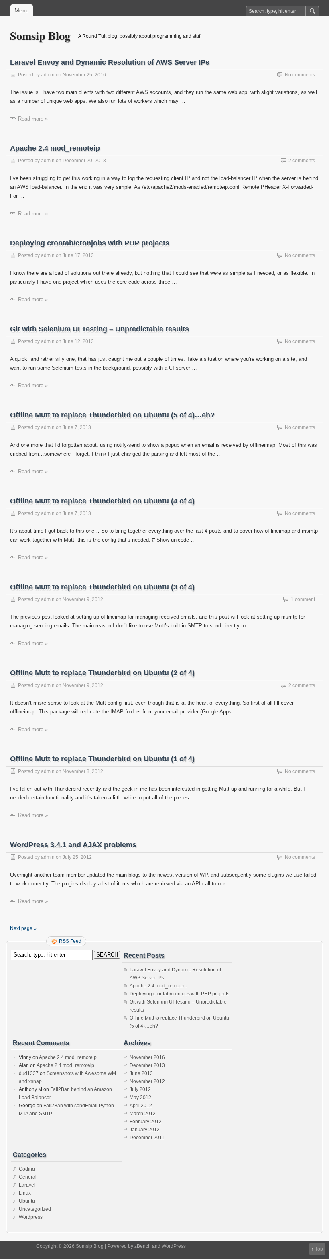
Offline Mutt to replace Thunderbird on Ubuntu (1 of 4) (102, 759)
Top (319, 1249)
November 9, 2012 (83, 599)
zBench (142, 1246)
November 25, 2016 (84, 75)
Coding (27, 1169)
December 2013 (147, 1065)
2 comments (301, 161)
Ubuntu (27, 1201)
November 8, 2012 (83, 771)
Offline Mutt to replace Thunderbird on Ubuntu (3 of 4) (102, 587)
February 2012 (146, 1121)
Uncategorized (35, 1209)
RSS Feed (70, 941)
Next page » (23, 928)
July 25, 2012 (77, 857)
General (28, 1177)
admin (48, 75)
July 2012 (140, 1089)
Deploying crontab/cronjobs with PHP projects (89, 243)
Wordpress (31, 1217)
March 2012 (143, 1113)
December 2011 (147, 1137)
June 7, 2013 (77, 427)
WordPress (174, 1246)
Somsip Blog (40, 35)
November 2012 (147, 1081)
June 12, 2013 (78, 341)
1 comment (303, 599)
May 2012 (140, 1097)
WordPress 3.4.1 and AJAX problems (73, 845)
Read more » (33, 119)
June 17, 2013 (78, 255)
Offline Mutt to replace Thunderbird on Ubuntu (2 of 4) (102, 673)
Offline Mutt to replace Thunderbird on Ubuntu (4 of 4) (102, 501)
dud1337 (29, 1073)
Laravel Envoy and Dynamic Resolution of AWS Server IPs (109, 62)
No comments (300, 75)
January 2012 (145, 1129)
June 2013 (141, 1073)
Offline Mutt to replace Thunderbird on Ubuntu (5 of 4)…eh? (112, 415)
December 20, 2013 (84, 161)
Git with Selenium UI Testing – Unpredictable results (99, 329)
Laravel (27, 1185)
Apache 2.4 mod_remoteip (55, 148)
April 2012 (141, 1105)
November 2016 (147, 1057)
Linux (25, 1193)
